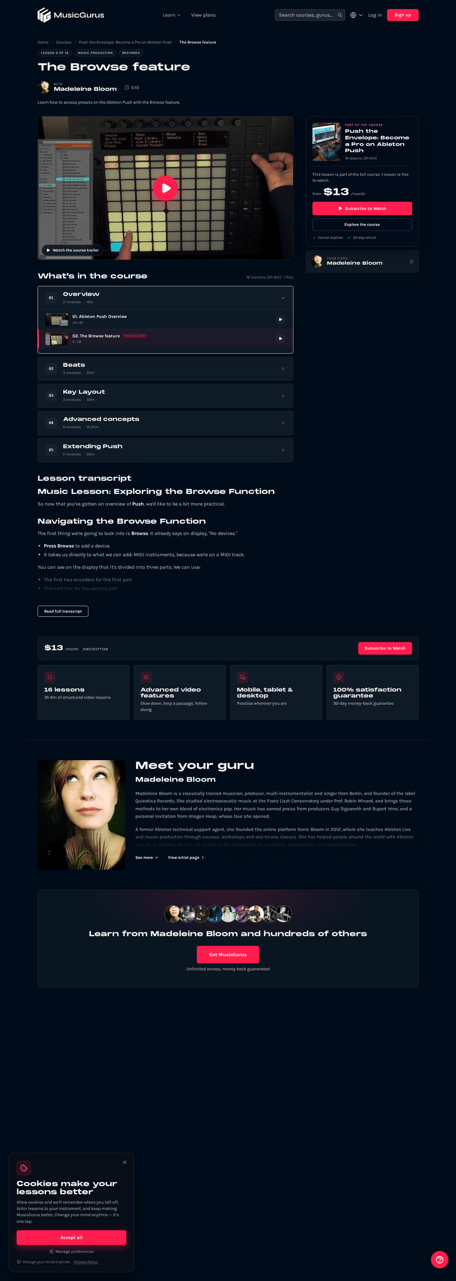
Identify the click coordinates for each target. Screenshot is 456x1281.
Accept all (71, 1237)
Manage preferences (74, 1251)
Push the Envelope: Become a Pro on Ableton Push (125, 42)
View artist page (183, 857)
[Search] (340, 15)
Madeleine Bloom (85, 89)
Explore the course (362, 224)
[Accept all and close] (124, 1162)
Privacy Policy (86, 1262)
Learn (169, 15)
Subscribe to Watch (365, 208)
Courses (63, 42)
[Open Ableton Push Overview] (165, 319)
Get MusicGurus (228, 954)
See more (144, 857)
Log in (375, 15)
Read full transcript (63, 611)
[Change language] (356, 15)
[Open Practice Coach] (439, 1259)
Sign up (403, 15)
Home (43, 42)
